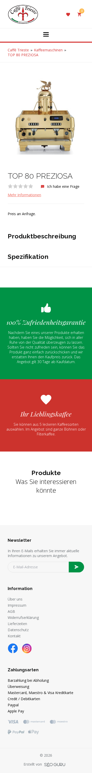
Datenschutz (18, 629)
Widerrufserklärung (23, 617)
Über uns (15, 599)
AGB (11, 611)
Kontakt (14, 635)
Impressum (17, 605)
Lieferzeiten (17, 623)
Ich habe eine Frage (62, 186)
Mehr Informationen (24, 194)
